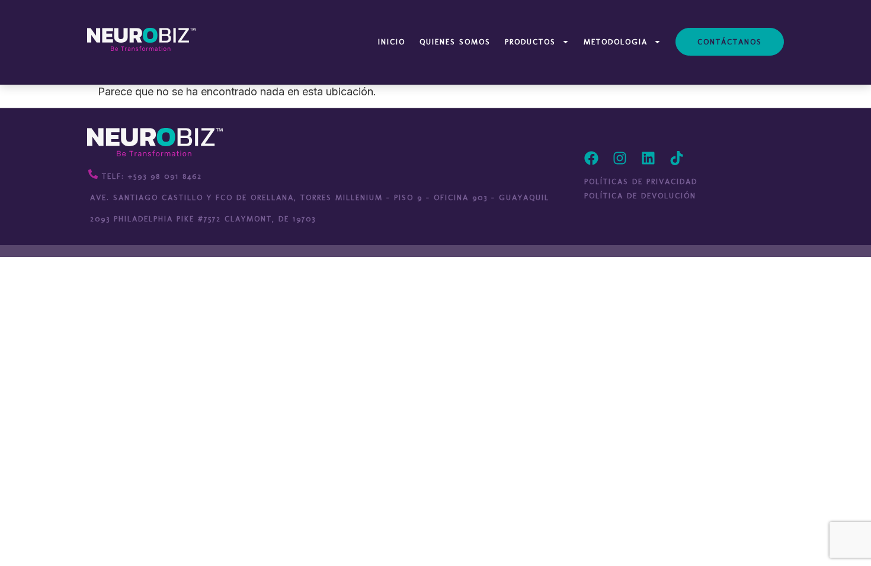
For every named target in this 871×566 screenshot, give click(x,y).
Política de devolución (640, 195)
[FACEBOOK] (591, 158)
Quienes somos (455, 41)
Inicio (391, 41)
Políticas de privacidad (640, 181)
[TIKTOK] (677, 158)
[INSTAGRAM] (620, 158)
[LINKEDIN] (648, 158)
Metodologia (616, 41)
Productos (530, 41)
